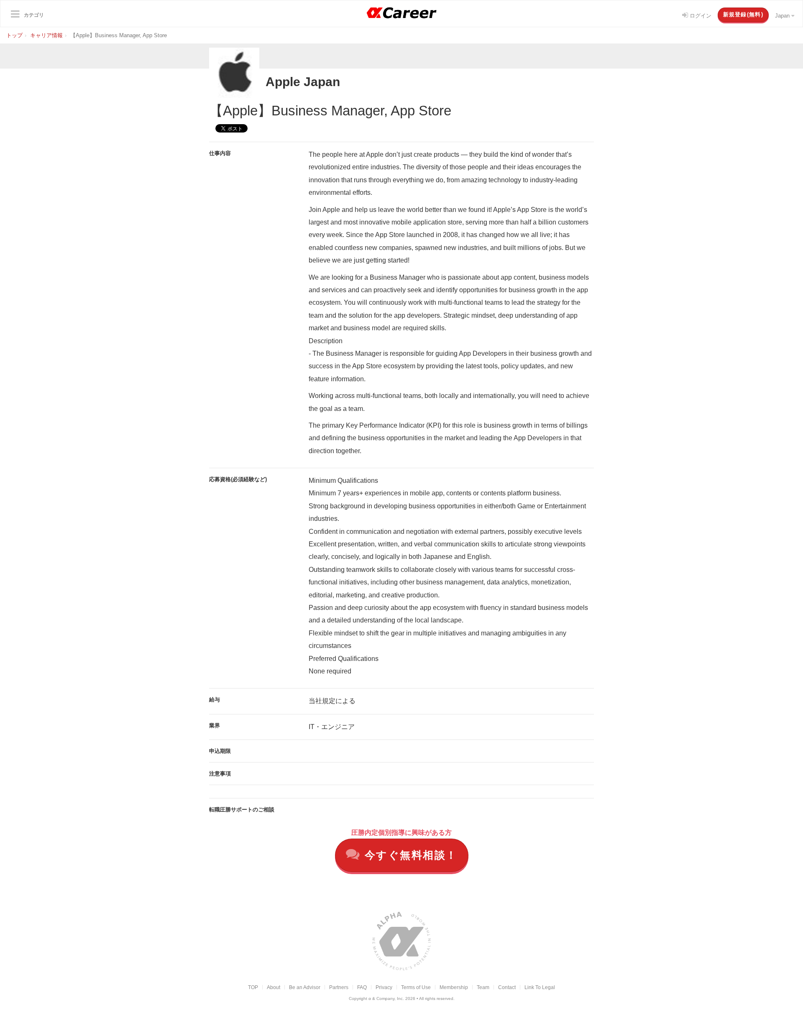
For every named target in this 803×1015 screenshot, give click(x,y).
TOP (253, 987)
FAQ (362, 987)
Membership (454, 987)
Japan (783, 16)
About (273, 987)
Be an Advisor (304, 987)
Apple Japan (303, 82)
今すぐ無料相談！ (409, 855)
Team (483, 987)
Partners (338, 987)
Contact (507, 987)
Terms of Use (416, 987)
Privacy (384, 987)
